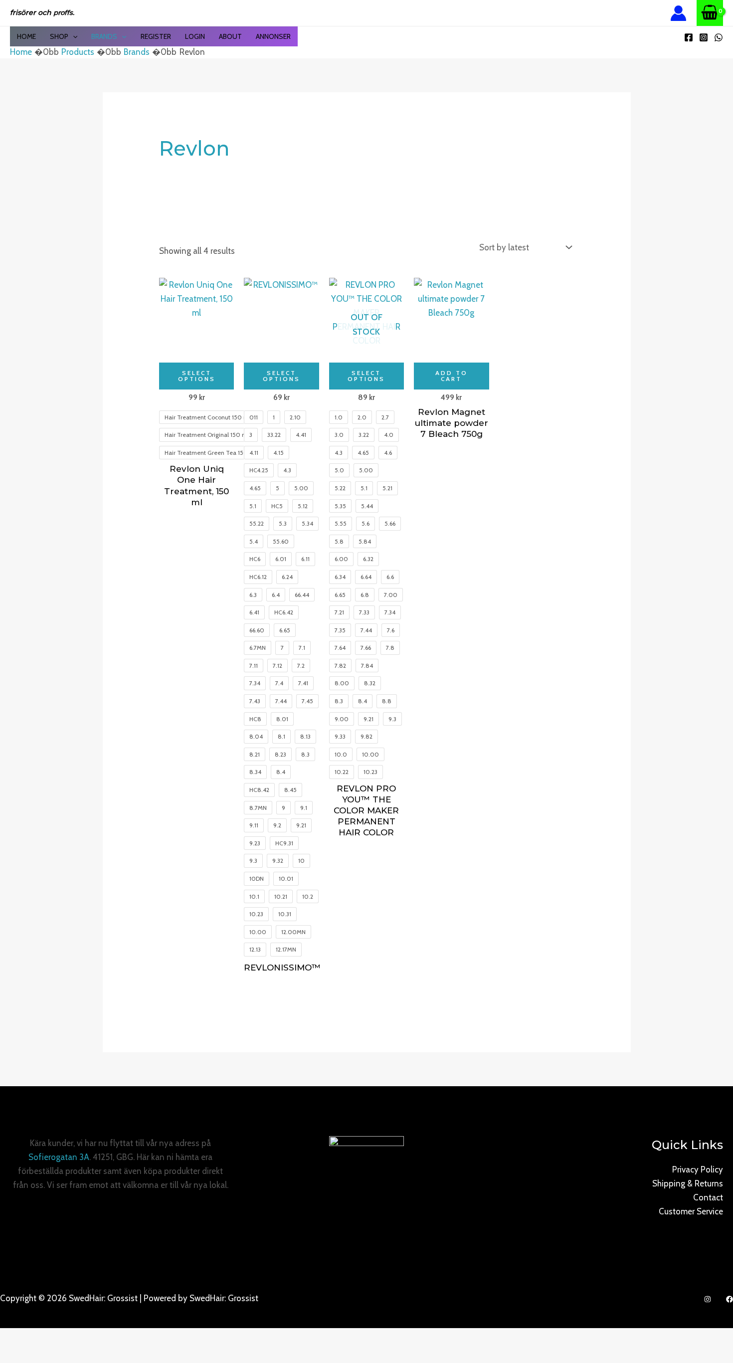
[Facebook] (688, 37)
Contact (708, 1197)
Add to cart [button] (451, 376)
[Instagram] (703, 37)
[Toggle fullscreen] (54, 1338)
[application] (72, 36)
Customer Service (691, 1211)
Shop (59, 36)
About (230, 36)
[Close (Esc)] (128, 1338)
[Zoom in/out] (17, 1338)
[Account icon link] (678, 13)
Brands (104, 36)
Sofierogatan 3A (58, 1157)
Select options (196, 376)
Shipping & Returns (687, 1183)
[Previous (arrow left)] (17, 1355)
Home (26, 36)
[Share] (91, 1338)
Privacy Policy (697, 1169)
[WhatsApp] (718, 37)
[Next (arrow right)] (54, 1355)
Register (156, 36)
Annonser (273, 36)
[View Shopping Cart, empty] (710, 13)
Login (195, 36)
